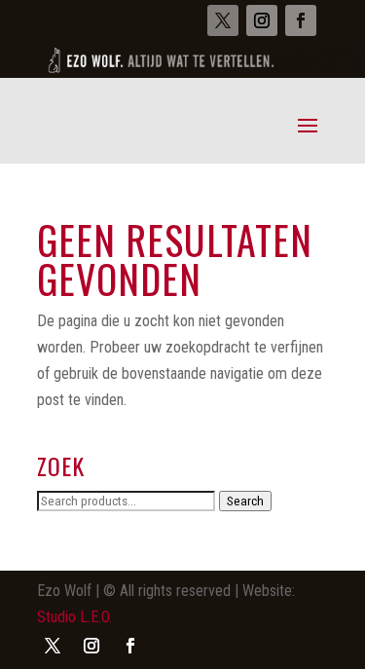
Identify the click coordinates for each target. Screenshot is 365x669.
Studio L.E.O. (74, 617)
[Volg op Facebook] (300, 20)
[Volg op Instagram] (261, 20)
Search (245, 501)
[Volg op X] (222, 20)
